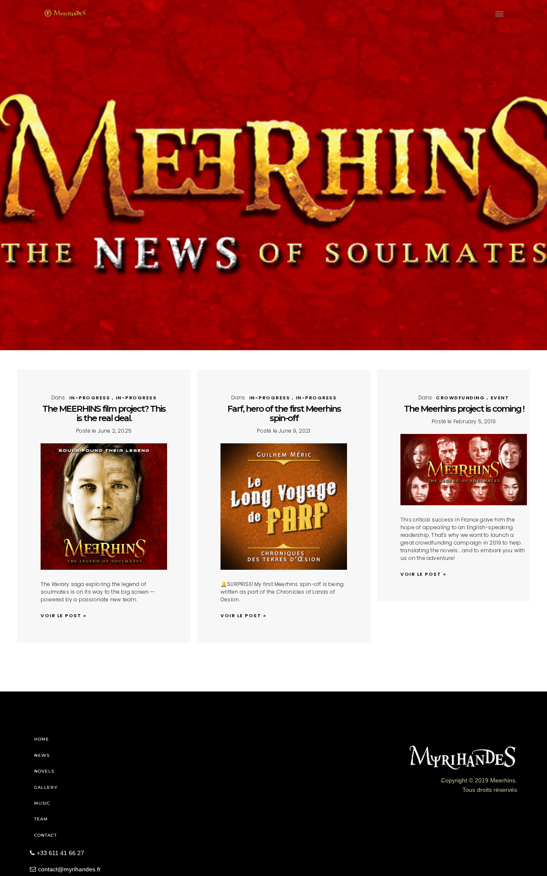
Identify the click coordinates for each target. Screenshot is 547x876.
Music (42, 803)
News (42, 755)
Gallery (46, 787)
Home (41, 739)
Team (41, 819)
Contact (45, 835)
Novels (44, 771)
